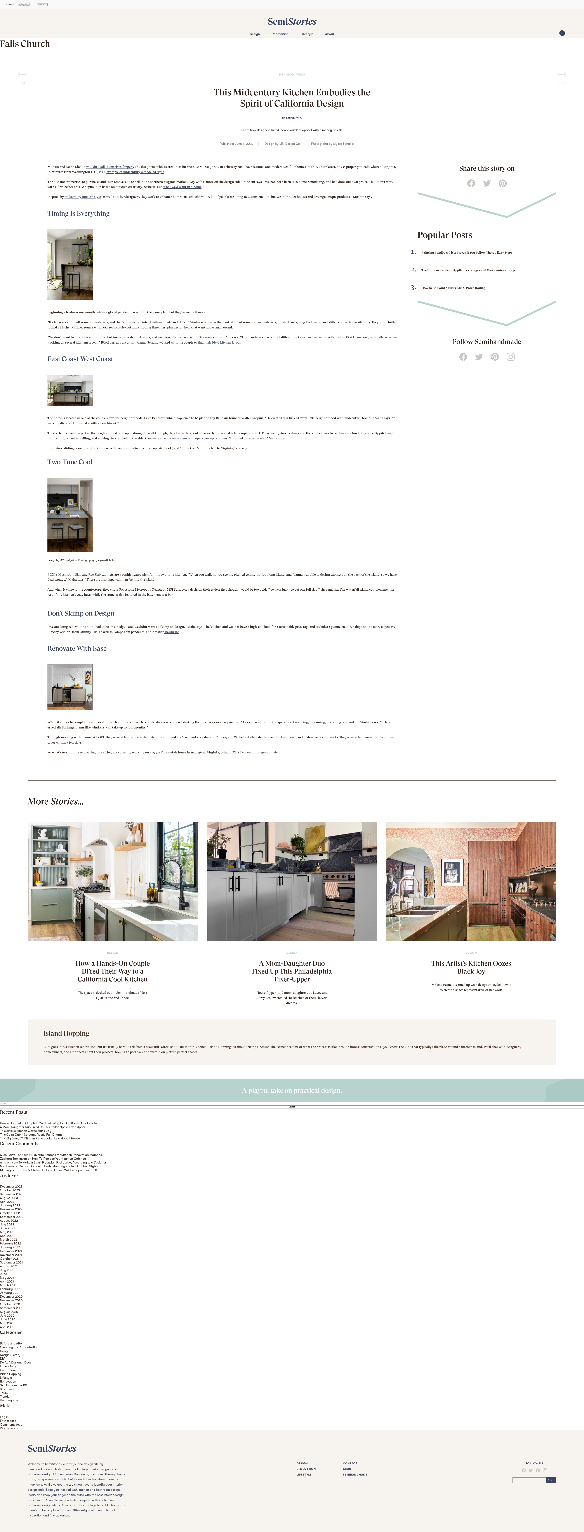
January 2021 (9, 1293)
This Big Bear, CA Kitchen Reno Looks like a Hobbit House (40, 1138)
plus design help (178, 327)
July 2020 (7, 1315)
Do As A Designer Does (15, 1362)
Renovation (280, 34)
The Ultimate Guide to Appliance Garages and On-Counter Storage (468, 270)
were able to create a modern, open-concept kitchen (189, 438)
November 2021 (11, 1255)
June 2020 (7, 1319)
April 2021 (7, 1281)
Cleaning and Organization (19, 1347)
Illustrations (8, 1370)
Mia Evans (7, 1166)
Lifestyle (307, 34)
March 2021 (8, 1285)
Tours (4, 1393)
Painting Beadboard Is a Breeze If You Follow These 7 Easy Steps (466, 252)
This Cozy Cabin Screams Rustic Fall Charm (31, 1134)
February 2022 (10, 1243)
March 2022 (8, 1239)
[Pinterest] (536, 1470)
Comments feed (11, 1424)
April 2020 (7, 1327)
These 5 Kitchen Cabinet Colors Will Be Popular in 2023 (58, 1170)
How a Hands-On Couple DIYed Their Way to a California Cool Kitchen (113, 971)
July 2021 (7, 1270)
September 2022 (11, 1217)
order (353, 722)
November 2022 (11, 1209)
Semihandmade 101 (13, 1385)
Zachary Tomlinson (13, 1158)
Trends (4, 1396)
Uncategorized (10, 1400)
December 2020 (11, 1296)
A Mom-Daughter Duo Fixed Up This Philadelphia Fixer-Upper (292, 971)
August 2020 (9, 1312)
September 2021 (11, 1262)
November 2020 (11, 1300)
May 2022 (7, 1232)
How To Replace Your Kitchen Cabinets (59, 1158)
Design (255, 34)
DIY (2, 1358)
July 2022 (7, 1224)
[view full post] (113, 881)
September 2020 (12, 1308)
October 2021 (9, 1258)
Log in (4, 1417)
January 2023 (10, 1205)
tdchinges (7, 1170)
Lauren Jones (294, 117)
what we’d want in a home (182, 187)
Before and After (11, 1343)
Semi (292, 21)
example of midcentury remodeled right (135, 172)
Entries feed (8, 1421)
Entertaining (8, 1366)
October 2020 (10, 1304)
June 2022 (7, 1228)
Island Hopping (10, 1374)
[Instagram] (543, 1470)
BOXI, (183, 322)
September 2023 (11, 1194)
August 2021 (8, 1266)
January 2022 (10, 1247)
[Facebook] (524, 1470)
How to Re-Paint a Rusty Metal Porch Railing (453, 288)
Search (551, 1480)
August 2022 (9, 1220)
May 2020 (7, 1323)
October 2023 (10, 1190)
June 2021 (7, 1274)
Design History (10, 1355)
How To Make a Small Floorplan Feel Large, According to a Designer (58, 1162)
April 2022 (7, 1236)
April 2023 (7, 1202)
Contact (350, 1463)
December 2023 (11, 1186)
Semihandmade (160, 322)
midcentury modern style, (83, 197)
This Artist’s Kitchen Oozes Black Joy (471, 967)
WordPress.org (10, 1428)
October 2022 (10, 1213)
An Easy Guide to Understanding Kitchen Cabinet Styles (58, 1166)
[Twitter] (529, 1470)
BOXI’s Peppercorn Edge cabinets (253, 752)
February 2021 (10, 1289)
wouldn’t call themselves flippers (109, 167)
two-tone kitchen (173, 574)
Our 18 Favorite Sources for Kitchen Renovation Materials (62, 1155)
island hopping (292, 74)
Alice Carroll (8, 1155)
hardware (171, 632)
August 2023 (9, 1198)
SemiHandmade (355, 1474)
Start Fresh (7, 1389)
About (329, 34)
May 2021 (7, 1277)
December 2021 (11, 1251)
